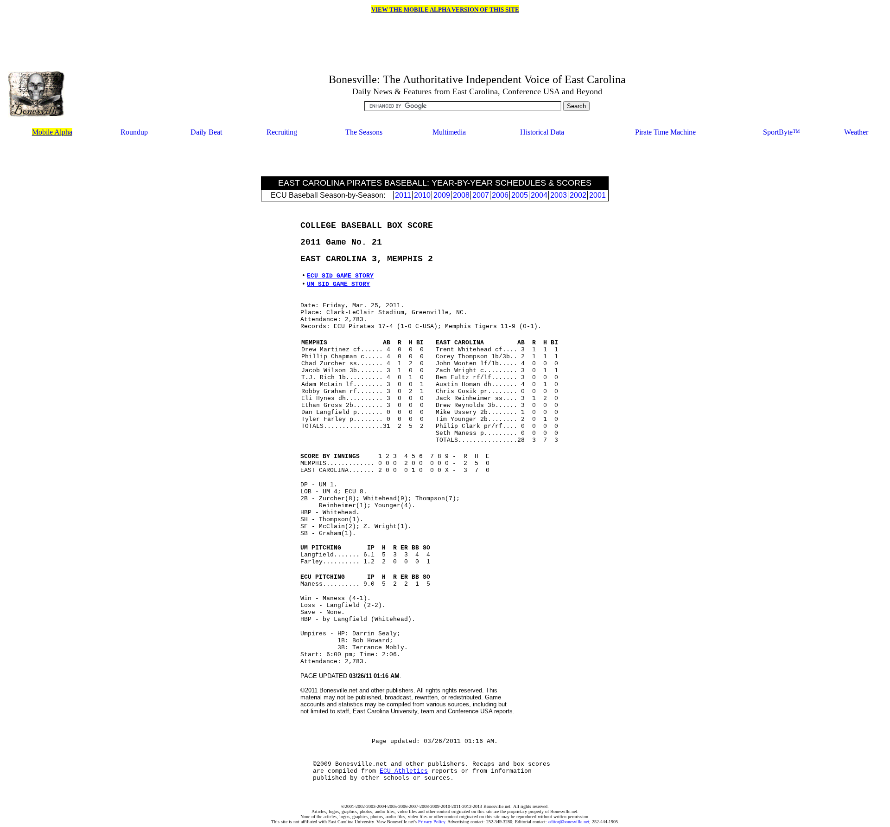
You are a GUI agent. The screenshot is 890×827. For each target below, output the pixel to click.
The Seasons (363, 132)
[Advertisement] (434, 157)
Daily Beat (206, 132)
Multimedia (449, 132)
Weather (856, 132)
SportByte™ (781, 132)
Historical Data (542, 132)
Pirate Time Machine (665, 132)
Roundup (134, 132)
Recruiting (282, 132)
